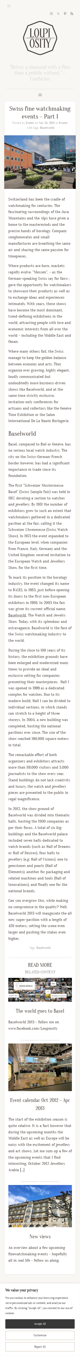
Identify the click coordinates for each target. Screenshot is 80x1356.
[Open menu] (9, 5)
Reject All (40, 1347)
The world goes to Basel (40, 1011)
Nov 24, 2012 (47, 123)
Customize (40, 1335)
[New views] (40, 1226)
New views (40, 1237)
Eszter (30, 123)
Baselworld (47, 128)
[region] (40, 1319)
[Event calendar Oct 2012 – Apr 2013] (40, 1089)
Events (63, 123)
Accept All (40, 1324)
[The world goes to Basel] (40, 1000)
